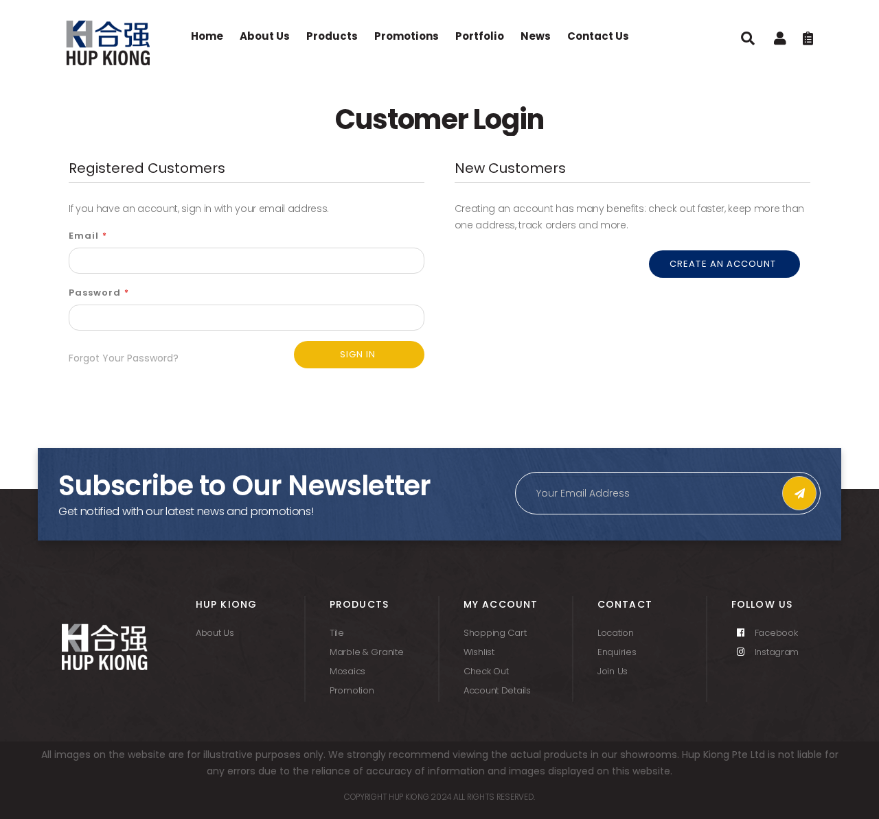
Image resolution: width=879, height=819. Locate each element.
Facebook (774, 632)
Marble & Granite (367, 651)
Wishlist (479, 651)
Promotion (352, 690)
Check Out (486, 671)
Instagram (775, 651)
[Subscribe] (799, 493)
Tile (337, 632)
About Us (215, 632)
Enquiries (616, 651)
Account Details (497, 690)
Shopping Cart (495, 632)
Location (615, 632)
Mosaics (347, 671)
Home (207, 36)
